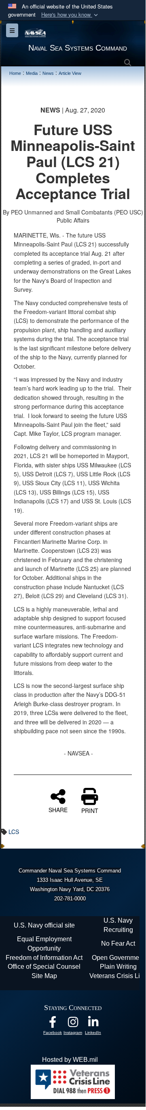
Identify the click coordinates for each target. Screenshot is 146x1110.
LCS (13, 832)
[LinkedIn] (93, 1024)
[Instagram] (73, 1024)
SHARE (58, 809)
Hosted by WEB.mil (70, 1059)
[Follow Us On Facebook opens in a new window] (52, 1024)
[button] (70, 15)
